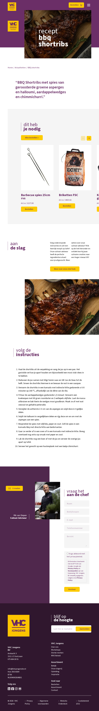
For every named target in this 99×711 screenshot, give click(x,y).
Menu (88, 5)
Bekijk (53, 665)
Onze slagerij (56, 668)
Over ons (54, 647)
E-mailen (16, 488)
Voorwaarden (73, 571)
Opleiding (55, 671)
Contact (54, 690)
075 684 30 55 (13, 659)
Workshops (55, 650)
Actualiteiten (20, 68)
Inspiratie (55, 674)
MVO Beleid (55, 655)
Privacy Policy (73, 568)
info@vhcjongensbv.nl (17, 669)
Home (10, 68)
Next (89, 138)
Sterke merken (57, 652)
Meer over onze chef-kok (64, 269)
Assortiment (56, 687)
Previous (83, 138)
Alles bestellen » (32, 137)
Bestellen (74, 5)
